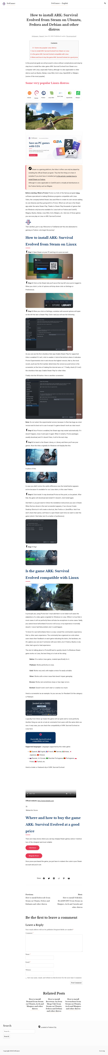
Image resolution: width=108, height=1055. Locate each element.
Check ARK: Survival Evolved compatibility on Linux (40, 740)
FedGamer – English (59, 3)
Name (28, 954)
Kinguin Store (34, 856)
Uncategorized (71, 36)
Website (28, 970)
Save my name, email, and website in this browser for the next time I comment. (54, 978)
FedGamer (11, 3)
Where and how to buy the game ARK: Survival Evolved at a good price (54, 57)
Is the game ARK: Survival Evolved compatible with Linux (49, 54)
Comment (29, 933)
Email (28, 962)
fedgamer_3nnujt (38, 36)
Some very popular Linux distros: (44, 48)
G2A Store (32, 848)
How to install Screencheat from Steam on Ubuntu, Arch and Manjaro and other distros (73, 1004)
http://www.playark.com (45, 801)
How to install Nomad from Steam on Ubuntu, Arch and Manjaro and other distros (35, 1004)
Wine (78, 193)
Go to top (102, 1051)
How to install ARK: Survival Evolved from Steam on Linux (49, 51)
